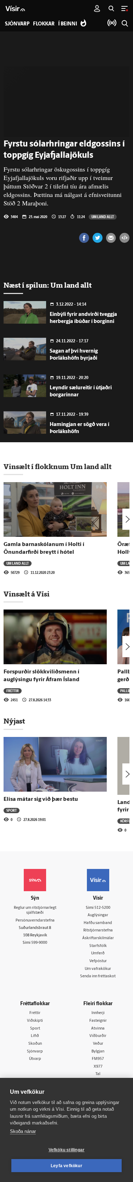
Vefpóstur (98, 961)
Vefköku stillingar (67, 1149)
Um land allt (103, 217)
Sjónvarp (35, 1052)
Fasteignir (98, 1021)
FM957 (98, 1059)
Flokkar (44, 24)
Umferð (98, 953)
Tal (97, 1074)
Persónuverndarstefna (35, 921)
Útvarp (35, 1059)
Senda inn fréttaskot (98, 976)
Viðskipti (35, 1021)
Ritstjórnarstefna (98, 930)
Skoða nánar (23, 1131)
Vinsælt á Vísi (27, 594)
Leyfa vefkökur (66, 1165)
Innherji (98, 1013)
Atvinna (98, 1029)
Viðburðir (97, 1036)
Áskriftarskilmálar (98, 938)
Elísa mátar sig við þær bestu (41, 799)
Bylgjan (98, 1052)
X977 (98, 1067)
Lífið (35, 1036)
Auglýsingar (98, 915)
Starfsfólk (98, 946)
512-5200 (102, 908)
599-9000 (39, 943)
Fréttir (12, 691)
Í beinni (67, 24)
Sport (11, 810)
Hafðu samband (98, 923)
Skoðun (35, 1044)
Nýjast (14, 721)
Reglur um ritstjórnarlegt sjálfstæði (35, 910)
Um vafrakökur (98, 969)
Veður (98, 1044)
